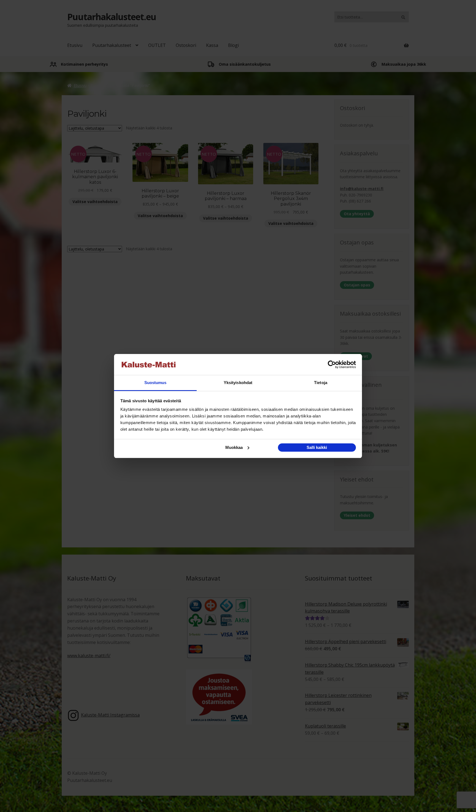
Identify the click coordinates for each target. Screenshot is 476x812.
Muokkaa (234, 447)
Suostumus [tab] (155, 382)
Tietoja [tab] (320, 382)
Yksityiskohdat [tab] (238, 382)
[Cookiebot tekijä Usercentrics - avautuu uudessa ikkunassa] (332, 364)
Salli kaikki (317, 447)
